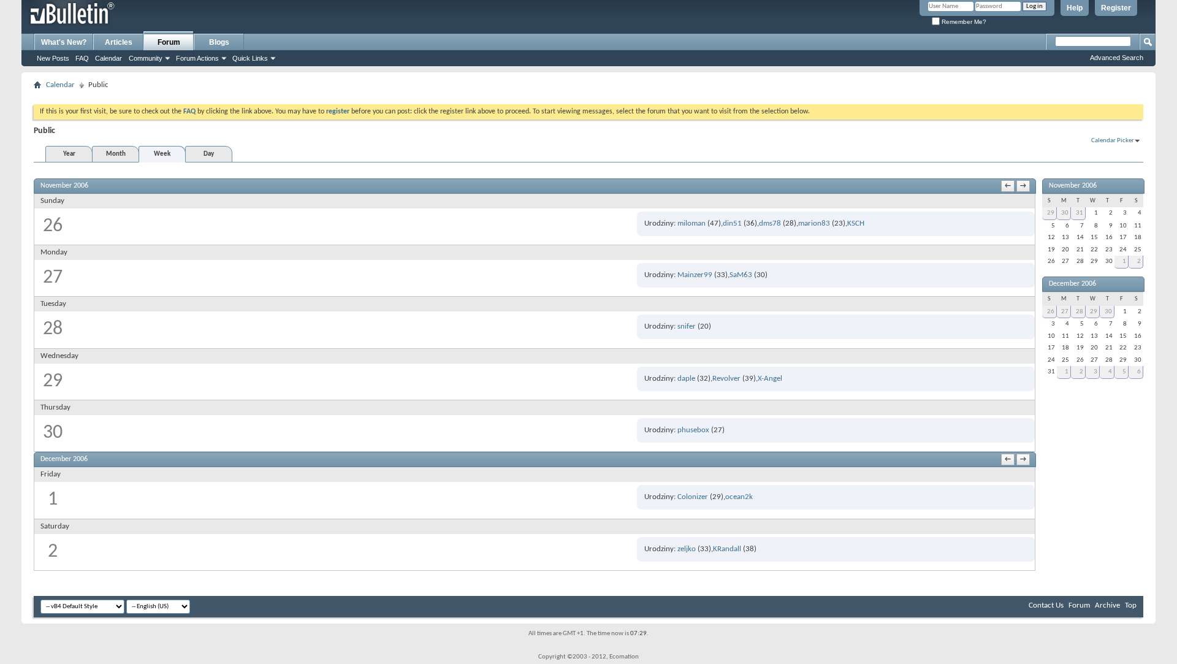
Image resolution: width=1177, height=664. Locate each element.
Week (162, 154)
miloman (691, 223)
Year (69, 154)
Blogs (219, 42)
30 (1064, 213)
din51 (732, 223)
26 (1050, 311)
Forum (169, 42)
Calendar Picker (1112, 140)
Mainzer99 (694, 275)
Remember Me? (963, 21)
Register (1116, 8)
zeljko (686, 549)
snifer (686, 326)
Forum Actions (197, 58)
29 (1050, 213)
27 (1064, 311)
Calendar (108, 58)
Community (145, 58)
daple (686, 379)
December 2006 (1072, 284)
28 (1079, 311)
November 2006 (1073, 185)
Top (1131, 605)
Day (209, 154)
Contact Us (1046, 605)
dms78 (770, 223)
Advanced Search (1116, 57)
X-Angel (770, 379)
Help (1075, 8)
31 (1079, 213)
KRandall (727, 549)
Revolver (726, 379)
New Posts (53, 58)
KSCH (855, 223)
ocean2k (739, 497)
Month (116, 154)
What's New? (63, 42)
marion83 (814, 223)
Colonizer (692, 497)
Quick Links (250, 58)
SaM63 (740, 275)
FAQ (82, 58)
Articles (118, 42)
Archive (1107, 605)
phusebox (693, 430)
